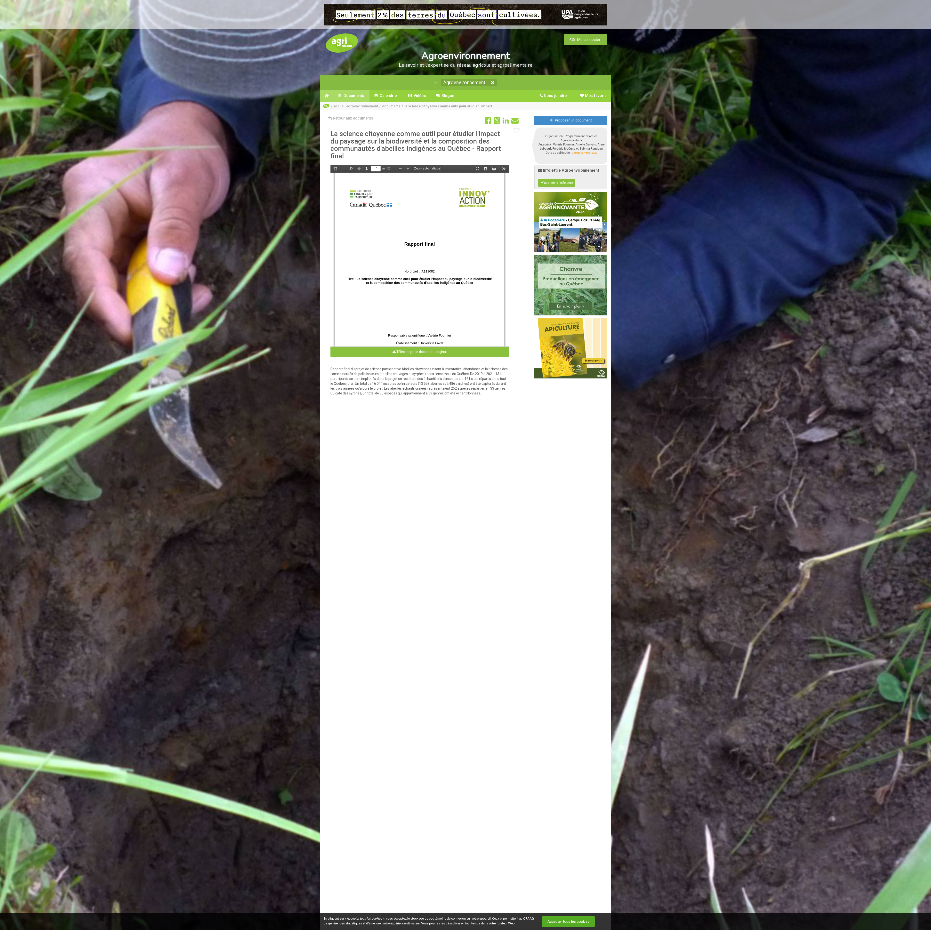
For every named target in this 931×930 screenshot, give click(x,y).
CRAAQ (528, 918)
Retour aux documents (352, 118)
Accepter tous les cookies (568, 921)
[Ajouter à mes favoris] (517, 131)
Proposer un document (573, 120)
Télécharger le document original (421, 352)
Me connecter (588, 39)
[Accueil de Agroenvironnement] (326, 96)
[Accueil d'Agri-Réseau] (342, 43)
